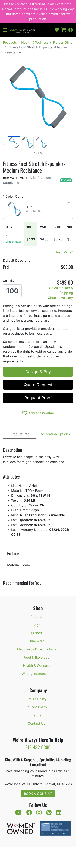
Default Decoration (17, 260)
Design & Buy (38, 371)
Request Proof (38, 397)
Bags (36, 625)
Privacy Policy (36, 707)
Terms (36, 715)
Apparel (36, 617)
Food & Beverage (36, 657)
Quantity (8, 280)
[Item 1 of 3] (37, 142)
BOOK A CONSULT (38, 794)
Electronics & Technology (36, 649)
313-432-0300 (38, 747)
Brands (36, 633)
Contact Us (36, 723)
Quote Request (38, 384)
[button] (6, 30)
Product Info (19, 434)
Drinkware (36, 641)
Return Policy (36, 699)
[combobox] (38, 209)
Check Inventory (60, 298)
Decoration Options (55, 434)
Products (10, 42)
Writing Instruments (36, 674)
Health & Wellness (34, 42)
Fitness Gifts (62, 42)
